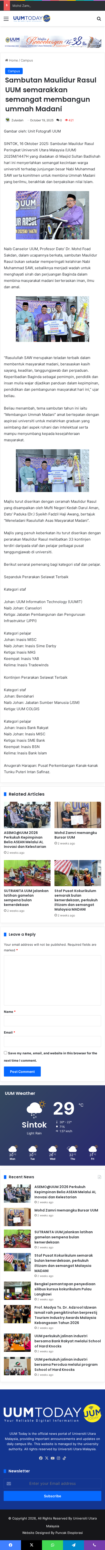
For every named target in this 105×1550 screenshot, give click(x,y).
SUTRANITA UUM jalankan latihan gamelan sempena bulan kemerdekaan (26, 897)
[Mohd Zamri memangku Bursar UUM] (77, 815)
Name (10, 1012)
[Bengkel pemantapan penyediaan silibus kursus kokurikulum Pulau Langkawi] (17, 1291)
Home (13, 60)
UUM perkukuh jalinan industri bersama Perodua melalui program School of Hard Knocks (66, 1364)
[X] (47, 1458)
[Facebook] (41, 1458)
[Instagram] (58, 1458)
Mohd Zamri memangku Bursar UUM (40, 6)
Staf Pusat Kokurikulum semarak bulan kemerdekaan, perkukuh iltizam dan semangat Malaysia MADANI (76, 900)
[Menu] (6, 20)
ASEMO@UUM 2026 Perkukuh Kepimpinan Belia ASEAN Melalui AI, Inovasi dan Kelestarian (25, 839)
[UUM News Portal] (31, 18)
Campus (27, 60)
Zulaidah (17, 120)
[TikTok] (64, 1458)
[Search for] (98, 20)
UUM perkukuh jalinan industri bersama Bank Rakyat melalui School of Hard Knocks (67, 1341)
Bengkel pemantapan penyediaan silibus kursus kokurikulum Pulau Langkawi (64, 1289)
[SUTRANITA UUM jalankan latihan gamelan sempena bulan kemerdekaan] (27, 873)
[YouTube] (52, 1458)
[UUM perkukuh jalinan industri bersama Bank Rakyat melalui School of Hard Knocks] (17, 1343)
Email (9, 1032)
